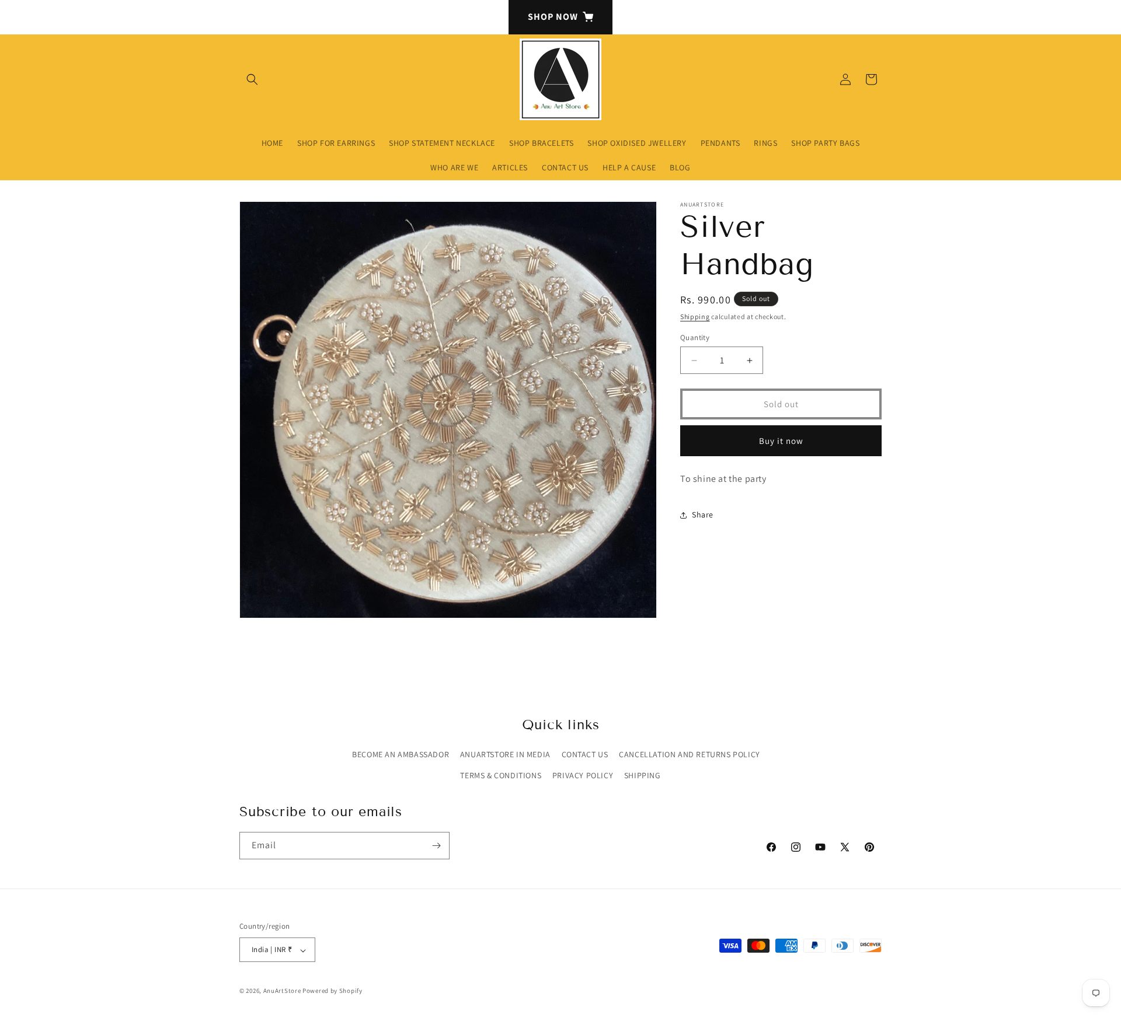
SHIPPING (642, 775)
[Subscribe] (436, 845)
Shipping (695, 316)
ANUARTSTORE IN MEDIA (505, 755)
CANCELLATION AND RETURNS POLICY (689, 755)
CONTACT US (585, 755)
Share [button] (702, 514)
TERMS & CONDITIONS (500, 775)
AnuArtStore (282, 991)
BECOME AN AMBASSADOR (400, 755)
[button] (252, 79)
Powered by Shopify (332, 991)
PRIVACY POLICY (582, 775)
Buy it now (781, 440)
